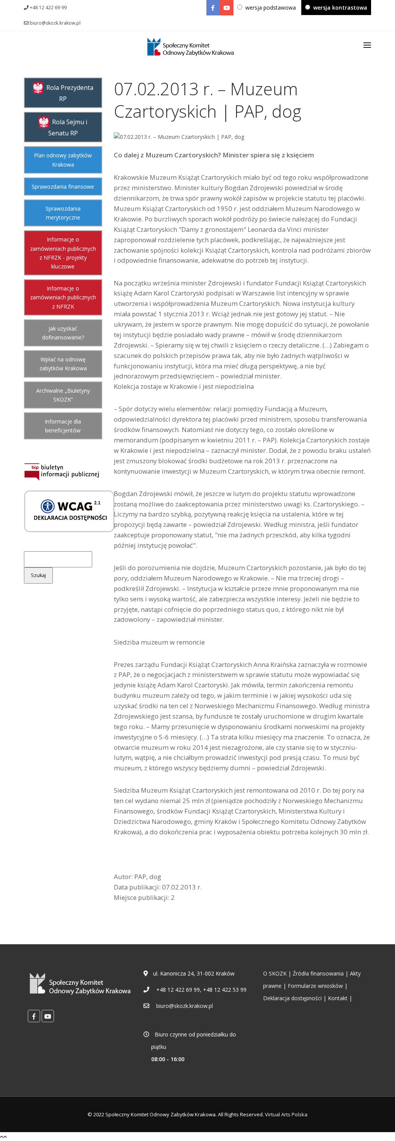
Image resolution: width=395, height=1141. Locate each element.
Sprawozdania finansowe (63, 186)
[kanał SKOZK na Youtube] (226, 7)
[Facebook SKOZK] (213, 7)
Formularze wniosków (315, 985)
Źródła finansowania (318, 973)
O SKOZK (275, 973)
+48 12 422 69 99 (48, 7)
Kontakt (338, 998)
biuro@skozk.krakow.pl (55, 23)
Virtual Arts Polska (286, 1114)
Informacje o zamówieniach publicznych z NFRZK (63, 297)
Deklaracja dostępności (292, 998)
